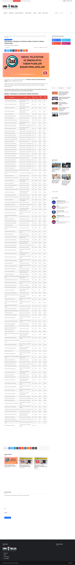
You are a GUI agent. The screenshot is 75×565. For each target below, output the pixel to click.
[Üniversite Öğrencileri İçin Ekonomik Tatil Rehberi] (56, 165)
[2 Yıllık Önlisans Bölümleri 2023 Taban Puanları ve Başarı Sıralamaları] (55, 93)
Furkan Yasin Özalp (60, 210)
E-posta (5, 512)
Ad (4, 508)
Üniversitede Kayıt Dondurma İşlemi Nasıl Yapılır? (63, 103)
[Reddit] (19, 50)
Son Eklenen (61, 87)
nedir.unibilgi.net (6, 556)
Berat (58, 220)
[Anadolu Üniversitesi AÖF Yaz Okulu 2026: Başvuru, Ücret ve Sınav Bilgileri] (66, 177)
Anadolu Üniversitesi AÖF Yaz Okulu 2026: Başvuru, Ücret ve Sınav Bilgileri (66, 182)
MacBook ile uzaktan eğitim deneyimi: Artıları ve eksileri (56, 181)
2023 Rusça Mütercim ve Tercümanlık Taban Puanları (25, 466)
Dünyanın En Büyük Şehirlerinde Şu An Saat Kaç (65, 170)
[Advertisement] (37, 23)
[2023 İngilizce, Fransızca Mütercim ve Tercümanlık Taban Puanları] (41, 461)
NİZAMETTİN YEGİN (60, 215)
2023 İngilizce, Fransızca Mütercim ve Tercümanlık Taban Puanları (40, 466)
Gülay (58, 205)
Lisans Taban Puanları (22, 36)
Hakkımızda (6, 553)
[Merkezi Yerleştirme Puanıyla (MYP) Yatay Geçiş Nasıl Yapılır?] (55, 98)
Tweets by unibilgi (55, 191)
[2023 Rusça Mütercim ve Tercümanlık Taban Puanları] (26, 461)
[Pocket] (26, 50)
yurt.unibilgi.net (6, 558)
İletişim (5, 554)
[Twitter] (8, 50)
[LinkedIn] (11, 50)
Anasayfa (6, 36)
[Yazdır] (36, 448)
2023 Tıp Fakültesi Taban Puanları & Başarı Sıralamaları (10, 466)
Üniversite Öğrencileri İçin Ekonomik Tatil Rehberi (56, 170)
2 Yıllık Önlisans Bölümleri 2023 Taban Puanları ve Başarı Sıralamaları (64, 93)
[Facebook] (5, 50)
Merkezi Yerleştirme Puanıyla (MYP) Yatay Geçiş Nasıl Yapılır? (64, 98)
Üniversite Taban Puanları (13, 36)
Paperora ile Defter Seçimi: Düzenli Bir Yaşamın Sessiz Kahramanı (32, 0)
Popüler (53, 87)
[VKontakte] (21, 50)
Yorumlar (68, 87)
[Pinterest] (16, 50)
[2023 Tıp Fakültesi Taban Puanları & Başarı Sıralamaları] (11, 460)
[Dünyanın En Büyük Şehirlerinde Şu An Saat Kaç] (66, 165)
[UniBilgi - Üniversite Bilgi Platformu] (10, 6)
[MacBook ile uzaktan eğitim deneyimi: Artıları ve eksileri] (56, 176)
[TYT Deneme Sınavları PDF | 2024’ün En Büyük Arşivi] (55, 114)
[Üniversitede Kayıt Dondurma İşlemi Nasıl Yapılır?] (55, 103)
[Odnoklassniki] (24, 50)
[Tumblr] (13, 50)
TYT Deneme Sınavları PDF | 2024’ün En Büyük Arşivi (64, 113)
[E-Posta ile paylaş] (33, 448)
